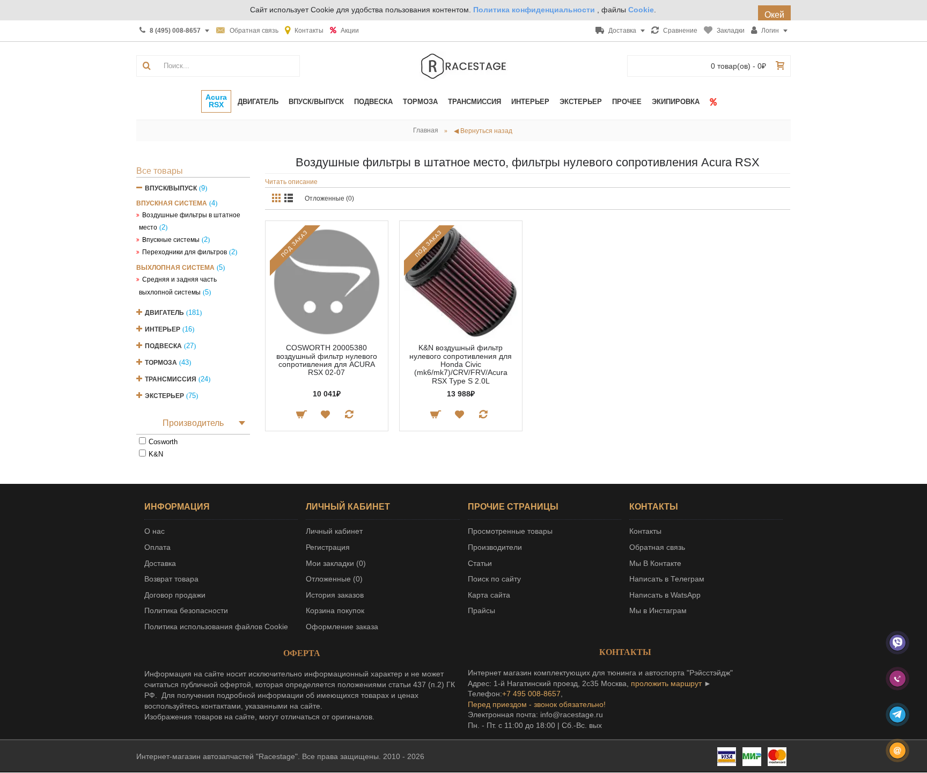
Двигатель (164, 312)
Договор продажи (174, 595)
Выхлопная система (175, 267)
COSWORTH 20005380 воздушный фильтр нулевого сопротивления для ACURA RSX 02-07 (326, 360)
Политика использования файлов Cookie (216, 626)
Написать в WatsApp (665, 595)
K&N (156, 454)
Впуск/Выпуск (171, 188)
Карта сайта (489, 595)
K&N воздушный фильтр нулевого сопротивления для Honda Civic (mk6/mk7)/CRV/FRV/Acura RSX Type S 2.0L (460, 364)
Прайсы (481, 610)
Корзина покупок (335, 610)
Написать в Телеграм (666, 579)
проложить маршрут (666, 683)
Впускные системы (171, 240)
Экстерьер (164, 396)
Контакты (645, 531)
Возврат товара (171, 579)
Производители (495, 547)
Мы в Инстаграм (658, 610)
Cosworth (163, 442)
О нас (154, 531)
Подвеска (163, 346)
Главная (425, 130)
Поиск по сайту (494, 579)
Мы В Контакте (655, 563)
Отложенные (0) (329, 198)
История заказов (335, 595)
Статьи (480, 563)
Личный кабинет (334, 531)
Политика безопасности (186, 610)
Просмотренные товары (510, 531)
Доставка (160, 563)
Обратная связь (657, 547)
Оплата (157, 547)
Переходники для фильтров (184, 252)
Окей (774, 14)
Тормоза (161, 362)
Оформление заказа (342, 626)
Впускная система (171, 203)
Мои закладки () (336, 563)
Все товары (159, 170)
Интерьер (162, 329)
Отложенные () (334, 579)
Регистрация (328, 547)
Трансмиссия (170, 379)
